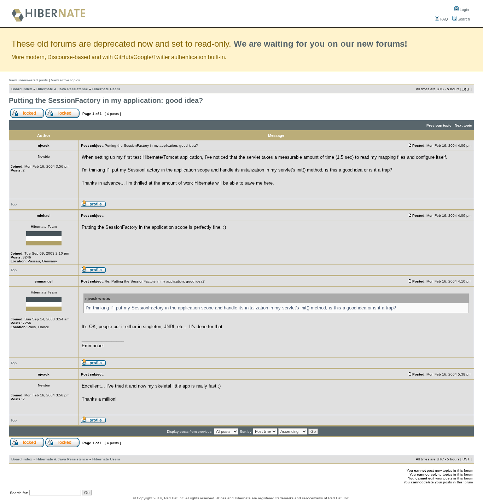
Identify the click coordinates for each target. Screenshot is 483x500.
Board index (21, 89)
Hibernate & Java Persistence (62, 89)
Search (463, 19)
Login (464, 9)
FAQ (443, 19)
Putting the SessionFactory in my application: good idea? (106, 100)
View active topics (65, 80)
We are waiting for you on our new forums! (320, 43)
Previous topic (439, 125)
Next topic (463, 125)
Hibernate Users (106, 89)
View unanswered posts (28, 80)
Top (14, 204)
